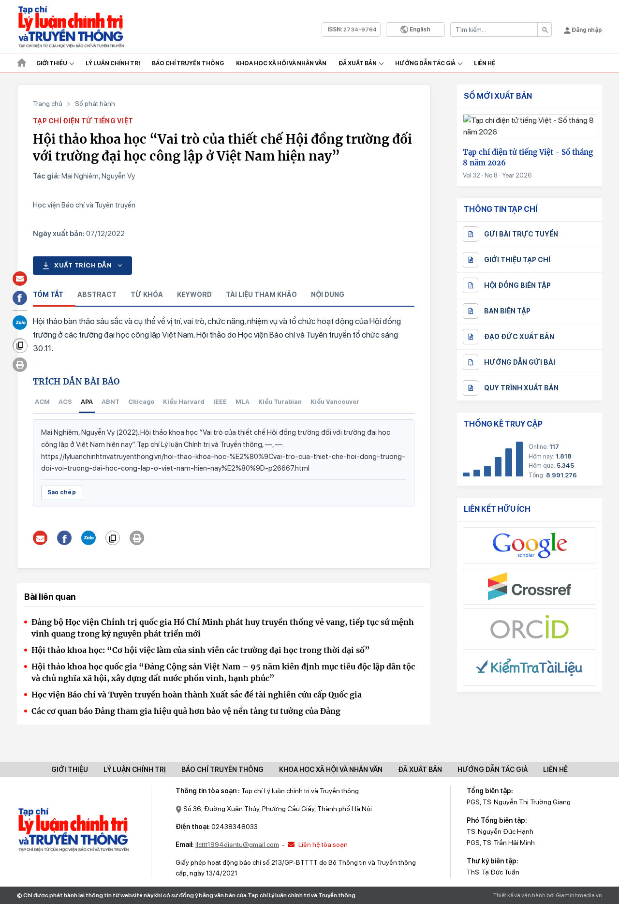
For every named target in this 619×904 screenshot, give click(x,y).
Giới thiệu (51, 63)
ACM (42, 401)
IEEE (220, 401)
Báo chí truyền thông (222, 769)
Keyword (194, 294)
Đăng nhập (586, 30)
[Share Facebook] (64, 538)
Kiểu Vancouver (334, 401)
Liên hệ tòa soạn (322, 844)
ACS (65, 401)
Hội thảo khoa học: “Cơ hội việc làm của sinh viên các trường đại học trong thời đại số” (200, 650)
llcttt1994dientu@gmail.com (237, 844)
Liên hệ (484, 63)
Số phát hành (95, 103)
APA (87, 401)
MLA (243, 401)
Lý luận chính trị (113, 63)
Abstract (97, 294)
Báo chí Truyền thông (188, 63)
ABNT (110, 401)
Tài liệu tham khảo (261, 294)
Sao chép (61, 492)
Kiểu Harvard (184, 401)
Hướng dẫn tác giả (425, 63)
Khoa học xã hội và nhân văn (281, 63)
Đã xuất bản (358, 63)
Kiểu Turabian (280, 401)
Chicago (141, 401)
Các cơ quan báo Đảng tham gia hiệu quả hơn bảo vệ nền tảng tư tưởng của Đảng (185, 711)
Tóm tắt (48, 294)
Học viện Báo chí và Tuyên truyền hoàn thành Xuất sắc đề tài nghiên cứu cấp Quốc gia (196, 694)
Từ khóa (147, 294)
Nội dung (327, 294)
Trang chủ (47, 103)
